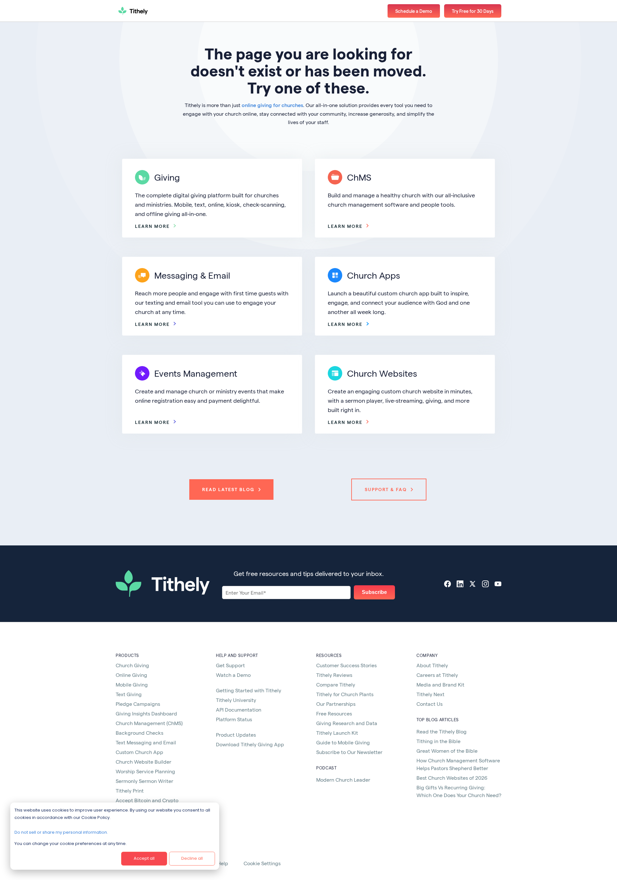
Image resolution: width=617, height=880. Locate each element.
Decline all (192, 858)
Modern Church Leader (343, 780)
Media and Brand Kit (440, 684)
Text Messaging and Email (146, 742)
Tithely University (236, 700)
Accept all (144, 858)
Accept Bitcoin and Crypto (147, 800)
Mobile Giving (132, 684)
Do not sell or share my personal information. (61, 832)
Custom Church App (139, 752)
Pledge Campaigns (138, 704)
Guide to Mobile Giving (343, 742)
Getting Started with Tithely (248, 690)
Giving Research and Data (346, 723)
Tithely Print (130, 790)
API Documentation (238, 709)
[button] (472, 11)
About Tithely (432, 665)
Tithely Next (430, 694)
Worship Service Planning (145, 771)
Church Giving (132, 665)
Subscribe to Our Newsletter (349, 752)
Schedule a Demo (413, 11)
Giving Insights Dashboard (146, 713)
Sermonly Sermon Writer (144, 781)
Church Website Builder (143, 762)
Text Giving (129, 694)
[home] (156, 11)
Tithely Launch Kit (337, 733)
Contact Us (429, 704)
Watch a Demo (233, 675)
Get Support (230, 665)
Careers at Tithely (437, 675)
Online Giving (131, 675)
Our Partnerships (335, 704)
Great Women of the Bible (447, 751)
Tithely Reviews (334, 675)
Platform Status (234, 719)
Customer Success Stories (346, 665)
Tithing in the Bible (438, 741)
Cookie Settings (262, 863)
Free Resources (334, 713)
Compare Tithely (335, 684)
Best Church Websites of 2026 (451, 778)
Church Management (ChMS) (149, 723)
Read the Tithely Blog (441, 731)
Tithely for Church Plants (344, 694)
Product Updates (236, 735)
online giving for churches (272, 105)
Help (222, 863)
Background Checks (139, 733)
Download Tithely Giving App (250, 744)
